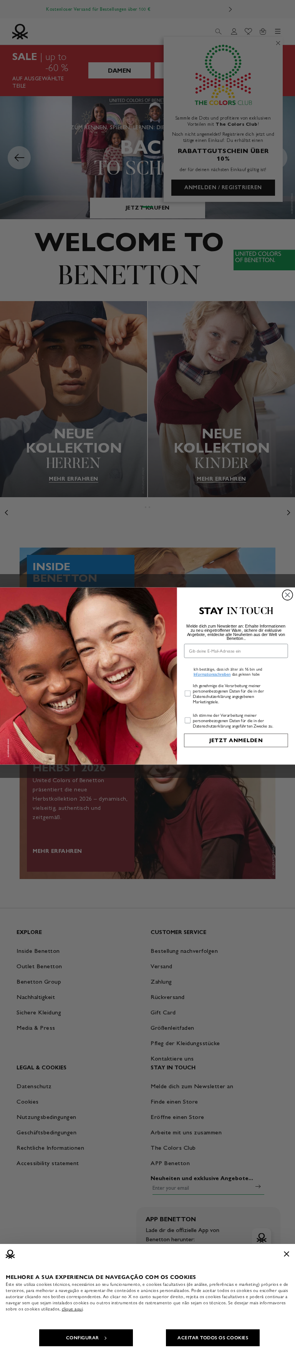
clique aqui (72, 1309)
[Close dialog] (287, 595)
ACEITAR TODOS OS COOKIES (212, 1337)
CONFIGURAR (82, 1337)
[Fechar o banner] (286, 1254)
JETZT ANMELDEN (236, 740)
